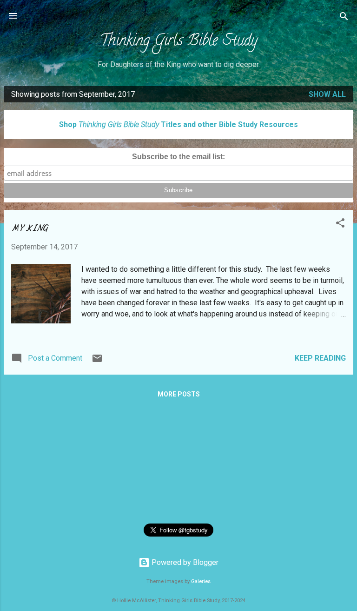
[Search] (344, 17)
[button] (340, 223)
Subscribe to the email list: (178, 157)
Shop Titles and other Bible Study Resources (178, 124)
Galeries (201, 581)
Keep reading (320, 358)
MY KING (29, 228)
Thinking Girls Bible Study (178, 42)
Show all (327, 94)
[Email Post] (97, 361)
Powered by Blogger (184, 562)
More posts (179, 394)
